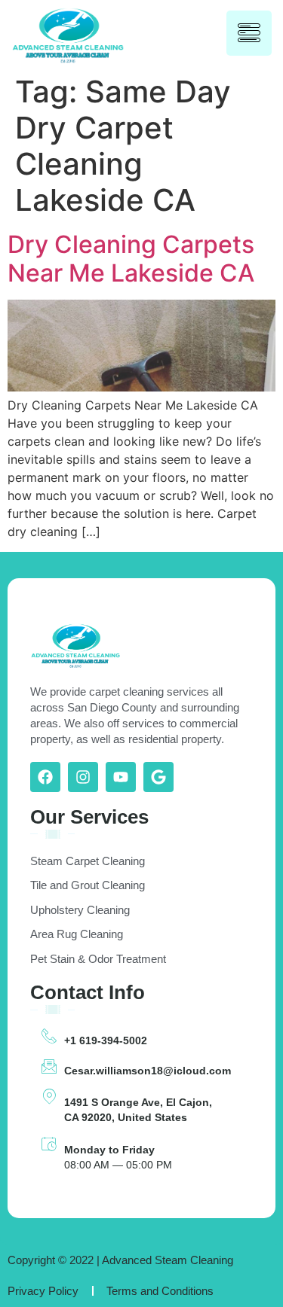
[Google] (158, 777)
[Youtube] (121, 777)
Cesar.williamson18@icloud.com (147, 1071)
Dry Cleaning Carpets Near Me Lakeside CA (131, 259)
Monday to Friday (109, 1150)
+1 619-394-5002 (105, 1040)
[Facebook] (45, 777)
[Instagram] (83, 777)
